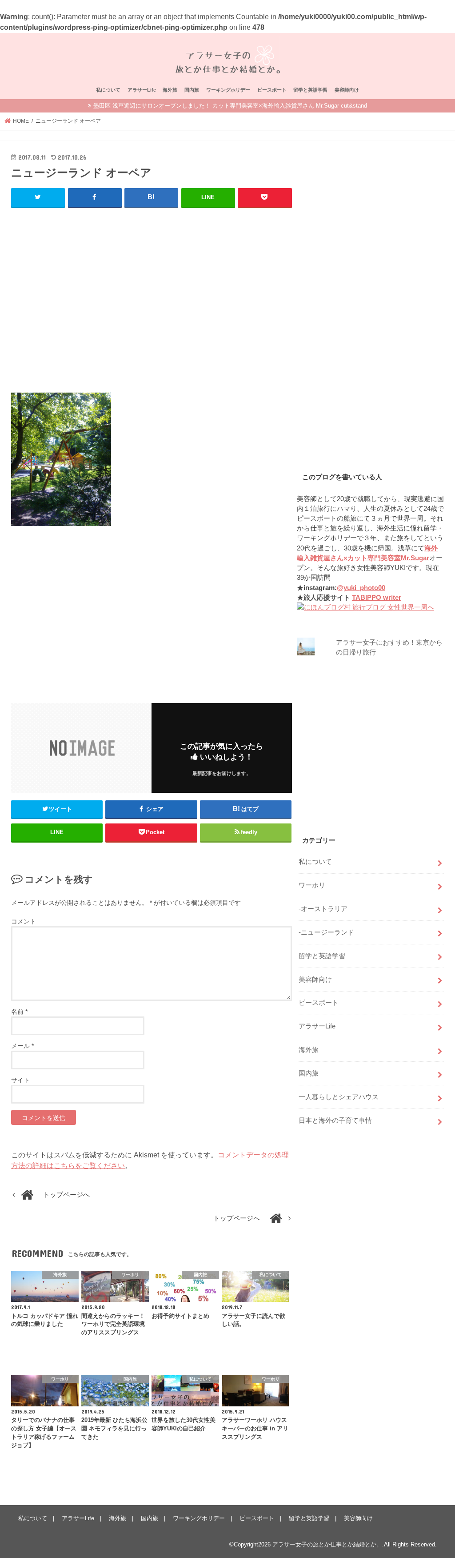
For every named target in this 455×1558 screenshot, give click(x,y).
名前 (19, 1011)
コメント (23, 921)
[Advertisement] (151, 304)
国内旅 (191, 89)
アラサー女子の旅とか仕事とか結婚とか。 (327, 1544)
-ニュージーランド (326, 932)
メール (22, 1045)
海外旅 (170, 89)
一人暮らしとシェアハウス (339, 1096)
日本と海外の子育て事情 (335, 1120)
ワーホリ (312, 885)
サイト (20, 1080)
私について (108, 89)
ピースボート (272, 89)
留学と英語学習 (310, 89)
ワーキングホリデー (228, 89)
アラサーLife (142, 89)
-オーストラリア (323, 908)
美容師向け (347, 89)
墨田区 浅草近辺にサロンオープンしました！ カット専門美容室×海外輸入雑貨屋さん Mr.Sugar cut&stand (230, 105)
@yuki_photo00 (361, 587)
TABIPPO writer (376, 597)
